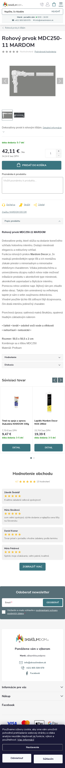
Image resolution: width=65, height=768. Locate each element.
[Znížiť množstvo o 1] (58, 155)
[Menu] (61, 4)
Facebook (35, 673)
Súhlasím (48, 759)
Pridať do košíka (34, 165)
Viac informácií (25, 740)
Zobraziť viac (32, 566)
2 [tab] (34, 458)
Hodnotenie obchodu (33, 473)
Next (60, 380)
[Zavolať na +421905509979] (42, 4)
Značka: (14, 212)
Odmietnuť (17, 758)
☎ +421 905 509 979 (21, 20)
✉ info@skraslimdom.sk (43, 20)
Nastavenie (32, 747)
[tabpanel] (16, 420)
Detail (16, 447)
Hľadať (56, 11)
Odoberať (53, 602)
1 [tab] (31, 458)
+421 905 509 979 (35, 667)
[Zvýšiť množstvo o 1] (58, 151)
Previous (54, 380)
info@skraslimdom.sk (35, 662)
